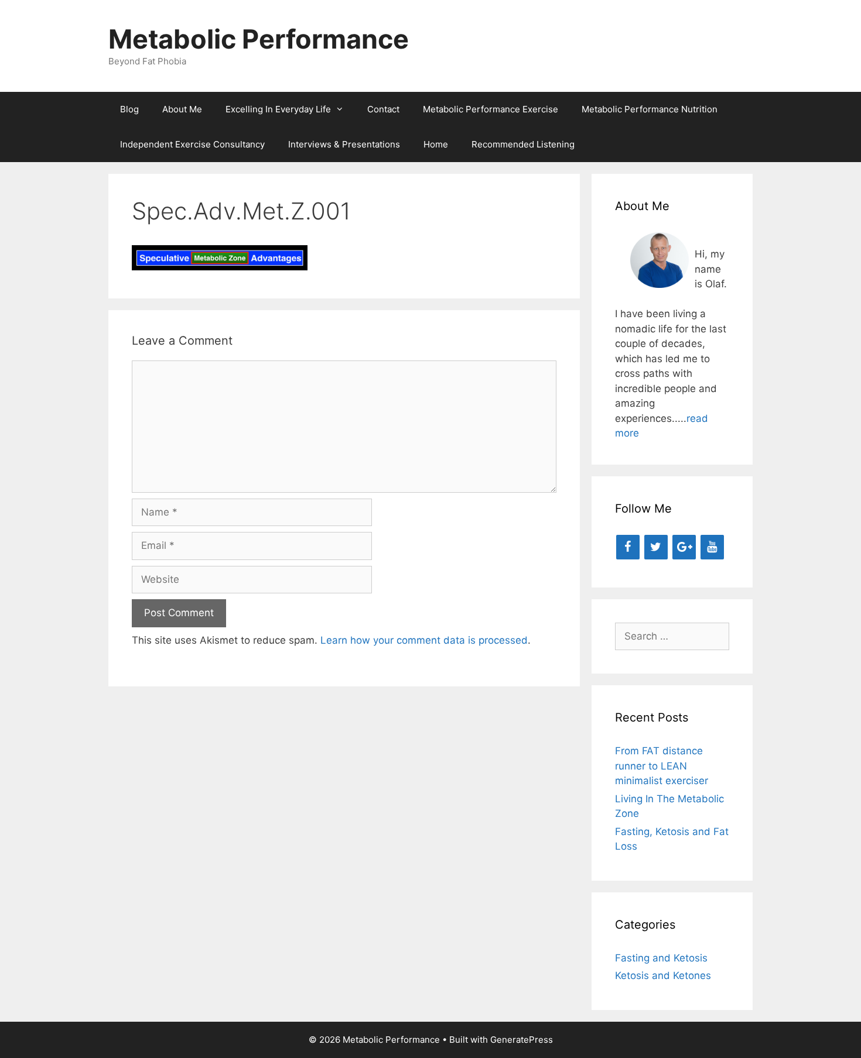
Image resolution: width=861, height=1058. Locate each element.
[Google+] (684, 547)
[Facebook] (628, 547)
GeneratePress (521, 1039)
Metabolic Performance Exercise (490, 109)
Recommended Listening (523, 144)
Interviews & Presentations (344, 144)
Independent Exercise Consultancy (192, 144)
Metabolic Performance (258, 39)
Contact (383, 109)
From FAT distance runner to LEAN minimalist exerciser (661, 765)
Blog (129, 109)
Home (435, 144)
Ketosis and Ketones (663, 975)
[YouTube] (712, 547)
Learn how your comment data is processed (424, 640)
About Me (182, 109)
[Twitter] (656, 547)
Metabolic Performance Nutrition (650, 109)
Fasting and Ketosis (661, 958)
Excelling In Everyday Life (278, 109)
